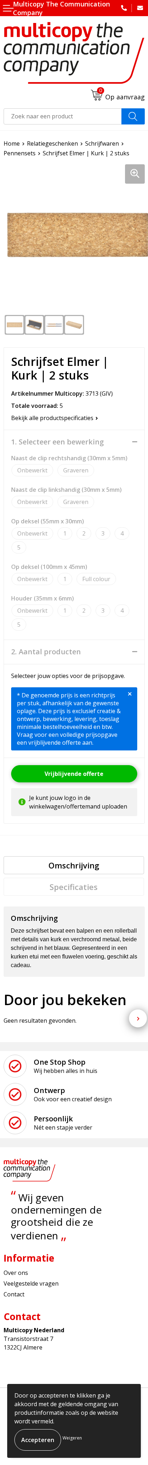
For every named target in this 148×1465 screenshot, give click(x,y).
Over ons (16, 1273)
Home (12, 143)
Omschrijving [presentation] (73, 865)
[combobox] (63, 116)
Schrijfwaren (102, 143)
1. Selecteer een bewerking (57, 442)
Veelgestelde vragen (31, 1283)
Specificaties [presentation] (74, 886)
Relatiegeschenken (52, 143)
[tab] (74, 865)
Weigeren (72, 1438)
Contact (14, 1294)
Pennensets (20, 153)
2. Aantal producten (46, 651)
